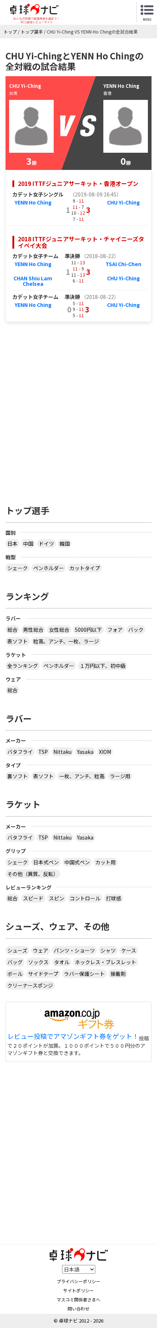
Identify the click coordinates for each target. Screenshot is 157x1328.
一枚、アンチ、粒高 (81, 776)
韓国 (65, 543)
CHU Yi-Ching (123, 202)
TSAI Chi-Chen (123, 264)
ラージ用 (120, 776)
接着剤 (118, 973)
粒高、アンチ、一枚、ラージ (66, 641)
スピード (33, 898)
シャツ (108, 950)
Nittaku (62, 751)
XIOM (105, 751)
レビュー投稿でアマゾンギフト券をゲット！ (73, 1036)
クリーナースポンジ (30, 985)
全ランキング (22, 665)
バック (135, 629)
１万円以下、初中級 (103, 665)
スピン (56, 898)
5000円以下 (88, 629)
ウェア (40, 950)
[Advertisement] (78, 409)
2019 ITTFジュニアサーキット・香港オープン (78, 183)
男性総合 (33, 629)
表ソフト (17, 641)
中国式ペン (77, 862)
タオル (61, 962)
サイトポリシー (78, 1290)
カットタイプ (84, 568)
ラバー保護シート (84, 973)
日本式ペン (46, 862)
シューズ (17, 950)
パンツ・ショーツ (74, 950)
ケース (128, 950)
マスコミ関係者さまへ (78, 1299)
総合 (12, 629)
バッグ (15, 962)
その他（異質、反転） (32, 873)
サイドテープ (43, 973)
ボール (15, 973)
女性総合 (59, 629)
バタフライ (20, 751)
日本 (12, 543)
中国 (28, 543)
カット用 (105, 862)
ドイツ (46, 543)
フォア (115, 629)
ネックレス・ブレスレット (105, 962)
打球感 (113, 898)
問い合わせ (78, 1308)
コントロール (85, 898)
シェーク (17, 568)
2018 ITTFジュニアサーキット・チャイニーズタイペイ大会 (81, 242)
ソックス (38, 962)
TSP (43, 751)
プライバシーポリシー (78, 1281)
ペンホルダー (48, 568)
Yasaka (85, 751)
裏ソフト (17, 776)
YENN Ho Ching (33, 202)
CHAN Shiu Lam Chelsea (33, 280)
